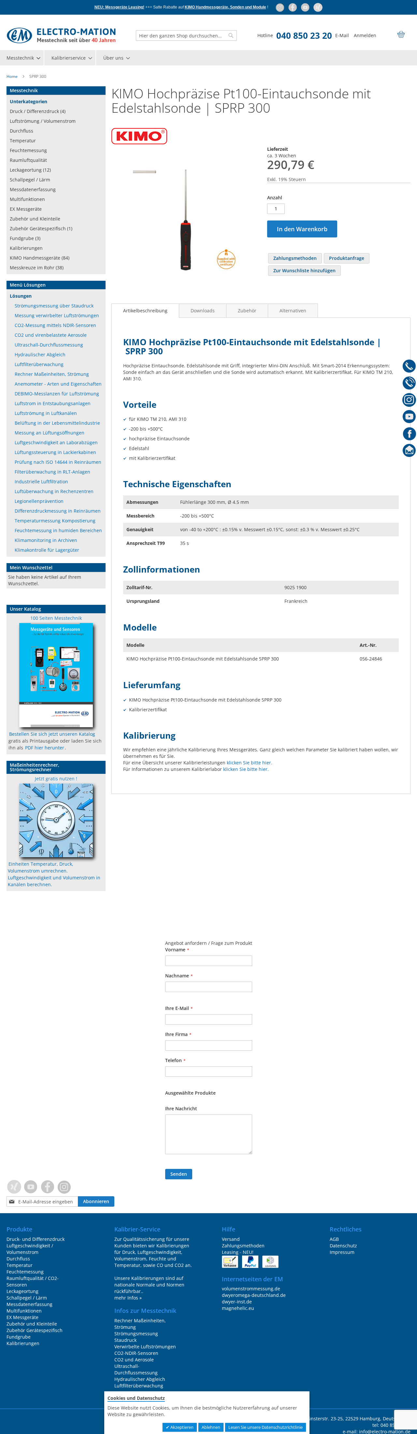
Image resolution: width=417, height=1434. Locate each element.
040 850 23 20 (304, 35)
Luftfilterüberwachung (39, 364)
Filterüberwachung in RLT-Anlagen (52, 472)
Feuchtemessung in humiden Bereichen (58, 530)
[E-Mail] (409, 451)
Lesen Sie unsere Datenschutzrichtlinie (265, 1427)
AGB (334, 1239)
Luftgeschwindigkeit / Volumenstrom (30, 1248)
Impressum (342, 1252)
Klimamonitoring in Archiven (46, 540)
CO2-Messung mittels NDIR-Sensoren (55, 325)
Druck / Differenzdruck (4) (37, 111)
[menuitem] (23, 57)
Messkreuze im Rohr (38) (37, 267)
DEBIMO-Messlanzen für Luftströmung (57, 393)
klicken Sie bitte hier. (249, 763)
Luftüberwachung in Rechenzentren (54, 491)
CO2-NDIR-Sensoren (136, 1353)
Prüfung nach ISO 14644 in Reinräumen (58, 462)
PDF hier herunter (44, 748)
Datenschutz (343, 1245)
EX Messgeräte (26, 209)
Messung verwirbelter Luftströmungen (57, 315)
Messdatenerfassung (33, 189)
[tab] (145, 311)
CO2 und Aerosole (134, 1359)
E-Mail (342, 35)
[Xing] (318, 7)
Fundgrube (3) (25, 238)
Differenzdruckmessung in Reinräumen (58, 511)
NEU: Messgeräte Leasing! (119, 7)
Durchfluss (21, 131)
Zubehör (247, 310)
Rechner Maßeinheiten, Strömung (52, 374)
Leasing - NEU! (237, 1252)
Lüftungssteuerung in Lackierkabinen (55, 452)
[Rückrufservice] (409, 384)
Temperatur (23, 140)
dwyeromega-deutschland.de (254, 1295)
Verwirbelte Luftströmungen (145, 1346)
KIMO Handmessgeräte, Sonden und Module (225, 7)
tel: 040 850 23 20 (391, 1425)
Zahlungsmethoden (243, 1245)
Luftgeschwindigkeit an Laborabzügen (56, 442)
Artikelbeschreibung (145, 310)
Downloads (203, 310)
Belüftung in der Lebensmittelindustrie (57, 423)
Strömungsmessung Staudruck (136, 1336)
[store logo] (61, 36)
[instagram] (280, 7)
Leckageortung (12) (30, 170)
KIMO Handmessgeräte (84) (39, 258)
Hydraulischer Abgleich (40, 354)
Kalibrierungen (26, 248)
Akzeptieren (181, 1427)
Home (12, 76)
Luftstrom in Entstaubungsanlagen (53, 403)
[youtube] (305, 7)
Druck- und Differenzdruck (36, 1239)
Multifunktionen (27, 199)
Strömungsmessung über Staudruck (54, 306)
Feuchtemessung (28, 150)
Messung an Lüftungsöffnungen (49, 433)
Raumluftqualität (28, 160)
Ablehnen (211, 1427)
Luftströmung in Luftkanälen (46, 413)
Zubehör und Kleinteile (35, 219)
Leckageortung (22, 1291)
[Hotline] (409, 367)
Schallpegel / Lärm (30, 180)
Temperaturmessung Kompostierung (55, 521)
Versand (231, 1239)
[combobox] (186, 35)
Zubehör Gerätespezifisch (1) (41, 228)
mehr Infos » (128, 1298)
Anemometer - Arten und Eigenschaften (58, 384)
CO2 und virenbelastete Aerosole (51, 335)
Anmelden (365, 35)
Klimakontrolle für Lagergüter (47, 550)
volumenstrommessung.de (251, 1288)
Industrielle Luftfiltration (41, 481)
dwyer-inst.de (237, 1302)
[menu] (208, 57)
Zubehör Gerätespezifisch (35, 1330)
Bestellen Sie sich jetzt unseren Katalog (52, 734)
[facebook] (293, 7)
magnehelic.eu (238, 1308)
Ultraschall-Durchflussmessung (49, 345)
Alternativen (293, 310)
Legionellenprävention (39, 501)
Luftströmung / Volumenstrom (43, 121)
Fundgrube (19, 1337)
